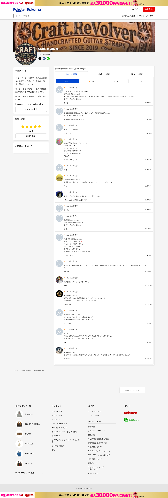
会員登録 (149, 9)
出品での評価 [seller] (104, 74)
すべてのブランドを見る (24, 473)
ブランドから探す (146, 16)
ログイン (136, 9)
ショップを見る (31, 109)
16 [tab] (92, 81)
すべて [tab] (67, 81)
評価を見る (31, 135)
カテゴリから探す (128, 16)
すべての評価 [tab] (71, 74)
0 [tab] (117, 81)
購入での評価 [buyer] (137, 74)
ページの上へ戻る (132, 390)
